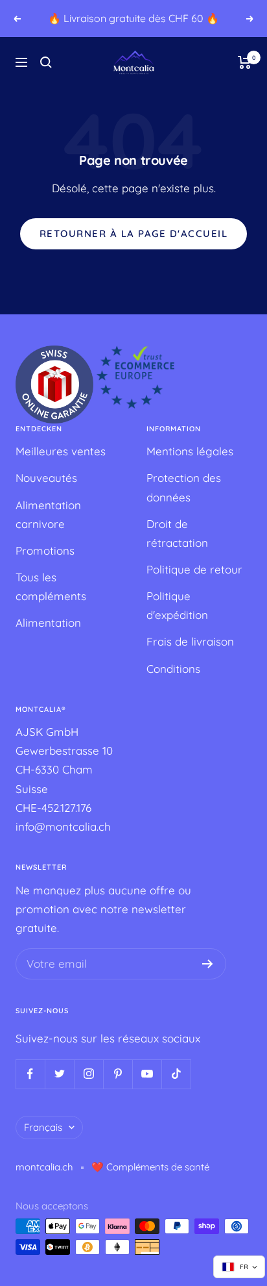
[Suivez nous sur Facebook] (30, 1074)
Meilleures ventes (61, 451)
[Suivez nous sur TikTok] (176, 1074)
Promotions (45, 550)
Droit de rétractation (177, 533)
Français (43, 1127)
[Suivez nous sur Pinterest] (117, 1074)
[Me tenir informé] (207, 963)
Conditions (173, 668)
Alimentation (48, 622)
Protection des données (183, 487)
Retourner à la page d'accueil (134, 233)
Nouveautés (46, 478)
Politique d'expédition (177, 605)
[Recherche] (46, 62)
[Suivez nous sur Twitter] (59, 1074)
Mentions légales (189, 451)
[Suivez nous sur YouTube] (146, 1074)
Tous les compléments (51, 586)
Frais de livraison (190, 641)
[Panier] (244, 62)
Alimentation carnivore (48, 514)
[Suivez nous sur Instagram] (88, 1074)
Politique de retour (194, 569)
